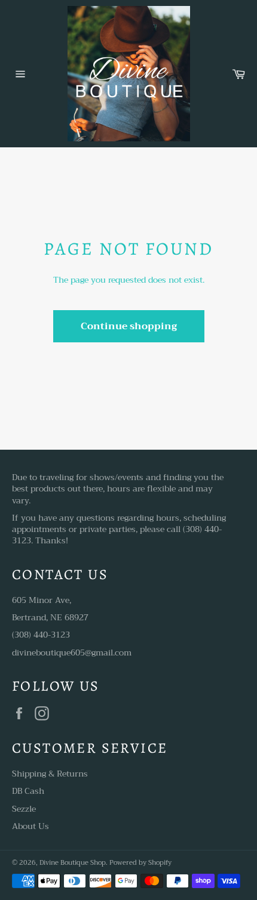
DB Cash (28, 791)
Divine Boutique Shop (72, 862)
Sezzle (24, 809)
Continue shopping (129, 326)
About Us (30, 826)
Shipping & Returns (50, 773)
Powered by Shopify (140, 862)
